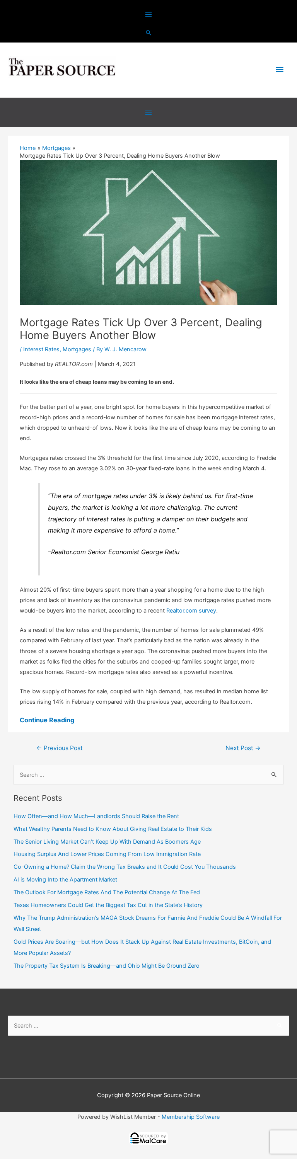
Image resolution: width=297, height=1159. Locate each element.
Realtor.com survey (191, 610)
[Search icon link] (148, 32)
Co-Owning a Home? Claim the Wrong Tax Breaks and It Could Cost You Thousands (125, 866)
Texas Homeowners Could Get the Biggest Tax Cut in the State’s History (108, 905)
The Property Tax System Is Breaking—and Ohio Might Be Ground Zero (107, 965)
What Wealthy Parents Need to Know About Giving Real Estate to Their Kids (113, 828)
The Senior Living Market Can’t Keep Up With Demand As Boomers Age (107, 841)
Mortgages (77, 349)
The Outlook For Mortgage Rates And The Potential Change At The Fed (107, 892)
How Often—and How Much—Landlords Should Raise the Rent (96, 816)
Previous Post (59, 748)
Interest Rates (41, 349)
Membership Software (191, 1116)
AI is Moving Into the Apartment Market (65, 879)
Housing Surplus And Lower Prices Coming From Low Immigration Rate (107, 854)
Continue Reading (47, 720)
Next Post (243, 748)
